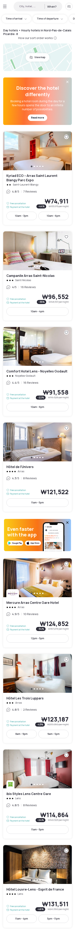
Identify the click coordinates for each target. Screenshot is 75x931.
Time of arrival (14, 18)
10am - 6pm (53, 216)
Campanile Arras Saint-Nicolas (37, 276)
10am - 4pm (37, 311)
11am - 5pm (37, 502)
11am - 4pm (21, 918)
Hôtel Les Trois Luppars (37, 698)
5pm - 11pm (53, 918)
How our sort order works (35, 38)
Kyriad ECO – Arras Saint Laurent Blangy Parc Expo (37, 178)
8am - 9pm (21, 734)
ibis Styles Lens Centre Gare (37, 794)
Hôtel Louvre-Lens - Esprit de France (37, 886)
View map (39, 57)
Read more (37, 117)
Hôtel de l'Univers (37, 467)
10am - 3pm (21, 216)
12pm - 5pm (37, 638)
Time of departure (48, 18)
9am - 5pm (53, 734)
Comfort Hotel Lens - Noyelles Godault (37, 371)
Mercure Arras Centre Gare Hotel (37, 602)
